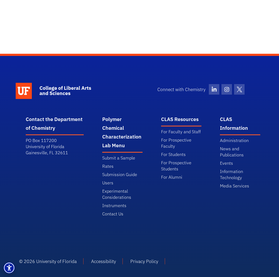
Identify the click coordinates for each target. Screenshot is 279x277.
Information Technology (231, 174)
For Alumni (171, 177)
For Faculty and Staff (181, 132)
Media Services (234, 186)
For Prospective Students (176, 166)
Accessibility (103, 261)
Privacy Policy (144, 261)
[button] (9, 268)
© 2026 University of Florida (48, 261)
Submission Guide (119, 174)
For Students (173, 154)
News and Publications (232, 152)
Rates (108, 166)
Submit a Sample (118, 158)
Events (226, 163)
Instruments (114, 205)
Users (107, 183)
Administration (234, 140)
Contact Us (112, 214)
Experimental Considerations (116, 194)
